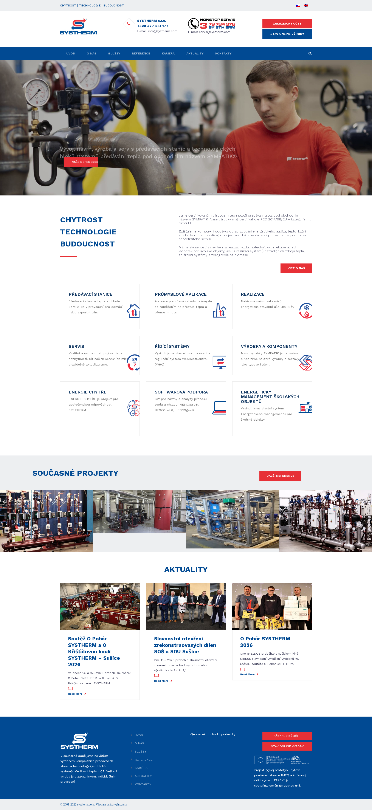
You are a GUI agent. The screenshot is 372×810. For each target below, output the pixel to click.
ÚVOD (70, 53)
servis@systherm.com (215, 32)
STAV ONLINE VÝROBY (287, 34)
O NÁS (91, 53)
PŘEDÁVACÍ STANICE (90, 294)
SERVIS (76, 346)
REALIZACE (253, 294)
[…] (70, 688)
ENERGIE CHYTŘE (88, 392)
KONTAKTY (223, 53)
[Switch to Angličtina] (306, 5)
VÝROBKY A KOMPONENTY (269, 346)
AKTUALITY (195, 53)
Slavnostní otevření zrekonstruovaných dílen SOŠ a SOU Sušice (185, 645)
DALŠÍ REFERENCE (280, 475)
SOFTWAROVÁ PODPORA (181, 392)
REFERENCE (141, 53)
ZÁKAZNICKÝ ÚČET (287, 23)
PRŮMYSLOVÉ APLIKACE (181, 294)
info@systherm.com (162, 31)
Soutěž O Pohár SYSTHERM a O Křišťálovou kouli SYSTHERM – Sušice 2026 (94, 652)
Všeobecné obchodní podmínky (212, 734)
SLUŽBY (114, 53)
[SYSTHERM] (78, 26)
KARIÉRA (168, 53)
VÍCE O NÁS (296, 268)
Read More (75, 693)
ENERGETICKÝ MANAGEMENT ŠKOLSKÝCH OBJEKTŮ (270, 396)
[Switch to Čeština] (298, 5)
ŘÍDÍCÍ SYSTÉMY (172, 346)
